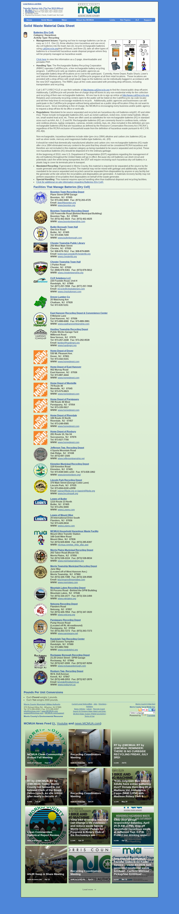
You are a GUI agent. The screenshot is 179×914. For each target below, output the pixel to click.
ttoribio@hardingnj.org (68, 343)
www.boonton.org (66, 205)
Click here (41, 59)
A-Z (137, 20)
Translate (151, 715)
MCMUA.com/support (54, 713)
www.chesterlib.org (67, 256)
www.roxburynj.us (67, 684)
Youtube (62, 723)
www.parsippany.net (68, 633)
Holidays (89, 706)
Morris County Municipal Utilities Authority (42, 704)
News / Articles (79, 709)
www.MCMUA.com (50, 711)
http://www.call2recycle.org (96, 90)
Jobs (95, 704)
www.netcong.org (66, 614)
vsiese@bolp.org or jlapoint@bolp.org (76, 491)
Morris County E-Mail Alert (145, 704)
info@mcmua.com (32, 711)
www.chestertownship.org (70, 272)
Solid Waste (46, 20)
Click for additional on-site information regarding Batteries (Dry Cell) (70, 182)
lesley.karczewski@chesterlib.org (73, 254)
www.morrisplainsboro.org (71, 561)
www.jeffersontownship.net (71, 458)
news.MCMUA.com (87, 723)
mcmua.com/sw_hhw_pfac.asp (73, 545)
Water (64, 20)
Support (148, 20)
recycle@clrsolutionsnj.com (71, 289)
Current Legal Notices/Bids (82, 704)
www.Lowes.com (66, 509)
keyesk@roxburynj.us (68, 682)
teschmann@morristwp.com (71, 579)
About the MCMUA (85, 20)
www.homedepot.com (68, 361)
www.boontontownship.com (71, 221)
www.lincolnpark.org (68, 493)
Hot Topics (125, 20)
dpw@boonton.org (66, 203)
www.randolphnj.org (68, 650)
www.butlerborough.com (70, 238)
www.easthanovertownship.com (73, 324)
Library (89, 709)
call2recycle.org (50, 48)
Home (29, 20)
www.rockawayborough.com (72, 666)
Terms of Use (90, 716)
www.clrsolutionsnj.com (69, 291)
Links (112, 20)
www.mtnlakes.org (67, 598)
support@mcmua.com (33, 713)
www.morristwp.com (68, 582)
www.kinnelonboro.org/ (69, 475)
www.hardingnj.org (67, 345)
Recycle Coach (99, 709)
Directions (102, 704)
